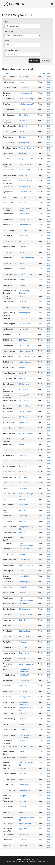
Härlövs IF (22, 587)
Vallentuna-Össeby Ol (27, 99)
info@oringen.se (42, 861)
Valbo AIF (22, 241)
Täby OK (22, 378)
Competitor (7, 73)
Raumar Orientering (26, 148)
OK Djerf (22, 741)
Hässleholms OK (25, 225)
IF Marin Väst (23, 318)
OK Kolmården (24, 131)
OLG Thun (23, 340)
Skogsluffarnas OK (26, 159)
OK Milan (22, 801)
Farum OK (22, 285)
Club (6, 22)
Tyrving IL (22, 367)
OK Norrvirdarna (25, 164)
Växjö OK (22, 247)
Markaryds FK (24, 142)
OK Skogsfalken (25, 406)
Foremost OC (24, 422)
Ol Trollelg (23, 686)
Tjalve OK (22, 532)
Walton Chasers (25, 362)
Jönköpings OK (25, 313)
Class (6, 41)
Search (35, 61)
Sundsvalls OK (24, 214)
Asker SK (22, 625)
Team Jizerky (24, 653)
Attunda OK (23, 230)
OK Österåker (24, 400)
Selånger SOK (24, 636)
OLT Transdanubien (26, 757)
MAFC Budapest (25, 192)
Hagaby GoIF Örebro (27, 356)
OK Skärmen (23, 483)
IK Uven (22, 110)
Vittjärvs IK (23, 779)
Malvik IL (22, 269)
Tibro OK (22, 499)
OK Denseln (23, 236)
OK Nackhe (23, 120)
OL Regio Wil (24, 77)
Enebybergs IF (24, 582)
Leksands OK (24, 307)
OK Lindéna (23, 115)
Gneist (21, 752)
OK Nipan (22, 796)
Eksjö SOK (23, 126)
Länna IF (22, 538)
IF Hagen (22, 642)
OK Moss (22, 137)
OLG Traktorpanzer (26, 565)
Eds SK (21, 263)
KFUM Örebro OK (25, 274)
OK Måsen (23, 417)
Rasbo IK (22, 724)
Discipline (8, 31)
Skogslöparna (24, 175)
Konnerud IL (23, 329)
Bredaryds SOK (24, 697)
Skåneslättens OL (25, 658)
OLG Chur (22, 774)
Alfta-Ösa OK (24, 153)
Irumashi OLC (24, 560)
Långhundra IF (24, 790)
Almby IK (22, 593)
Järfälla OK (23, 812)
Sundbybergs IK (25, 785)
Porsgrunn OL (24, 450)
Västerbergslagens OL (27, 258)
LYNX (21, 571)
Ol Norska (22, 554)
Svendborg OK (24, 516)
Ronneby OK (24, 389)
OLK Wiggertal (24, 834)
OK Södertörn (24, 345)
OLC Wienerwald (25, 615)
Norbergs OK (24, 219)
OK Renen (22, 719)
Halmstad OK (24, 395)
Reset (46, 61)
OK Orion (22, 296)
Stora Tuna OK (24, 170)
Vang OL (22, 439)
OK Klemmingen (25, 411)
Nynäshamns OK (25, 93)
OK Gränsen (23, 488)
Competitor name (12, 50)
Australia (22, 280)
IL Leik (21, 82)
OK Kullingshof (24, 384)
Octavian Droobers (26, 461)
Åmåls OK (22, 466)
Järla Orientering (25, 181)
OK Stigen (22, 203)
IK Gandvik (23, 88)
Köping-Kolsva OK (26, 351)
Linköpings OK (24, 455)
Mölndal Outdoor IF (26, 104)
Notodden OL (24, 675)
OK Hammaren (24, 609)
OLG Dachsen (24, 549)
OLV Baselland (24, 631)
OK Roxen (22, 302)
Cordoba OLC (24, 680)
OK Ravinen (23, 428)
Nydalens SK (23, 829)
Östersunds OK (24, 186)
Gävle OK (22, 840)
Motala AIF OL (24, 444)
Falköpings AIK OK (26, 746)
